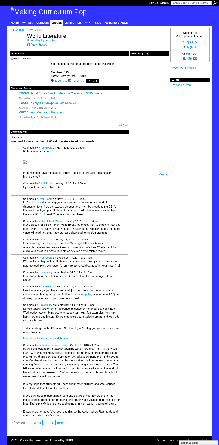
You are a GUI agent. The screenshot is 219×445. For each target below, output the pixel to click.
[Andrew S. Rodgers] (150, 122)
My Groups (36, 30)
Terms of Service (200, 440)
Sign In (164, 2)
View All (123, 124)
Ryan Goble (48, 40)
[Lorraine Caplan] (161, 88)
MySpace (61, 81)
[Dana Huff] (161, 77)
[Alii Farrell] (161, 145)
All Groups (17, 30)
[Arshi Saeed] (161, 134)
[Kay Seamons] (161, 100)
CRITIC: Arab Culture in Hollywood (42, 112)
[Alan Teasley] (161, 66)
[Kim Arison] (150, 156)
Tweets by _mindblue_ (185, 67)
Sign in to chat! (189, 442)
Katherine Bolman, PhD (52, 345)
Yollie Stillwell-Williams (51, 221)
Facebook (78, 81)
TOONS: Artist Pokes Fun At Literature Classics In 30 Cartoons (60, 93)
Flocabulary (45, 272)
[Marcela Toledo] (138, 134)
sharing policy (83, 294)
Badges (160, 440)
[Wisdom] (138, 100)
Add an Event (183, 85)
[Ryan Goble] (17, 45)
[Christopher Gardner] (161, 168)
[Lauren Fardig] (150, 100)
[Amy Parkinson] (138, 168)
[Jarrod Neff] (161, 156)
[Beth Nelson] (150, 111)
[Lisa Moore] (138, 122)
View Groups (39, 44)
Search (215, 3)
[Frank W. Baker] (138, 77)
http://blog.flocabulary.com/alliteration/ (46, 338)
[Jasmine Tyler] (150, 77)
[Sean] (150, 66)
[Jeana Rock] (150, 88)
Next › (60, 423)
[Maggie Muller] (150, 168)
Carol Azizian (46, 183)
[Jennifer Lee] (138, 145)
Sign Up (153, 2)
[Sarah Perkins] (138, 156)
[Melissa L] (161, 111)
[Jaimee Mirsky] (150, 134)
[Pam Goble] (138, 111)
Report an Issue (178, 440)
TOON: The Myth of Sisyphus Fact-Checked (47, 103)
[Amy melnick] (150, 145)
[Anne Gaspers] (161, 122)
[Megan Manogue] (138, 88)
